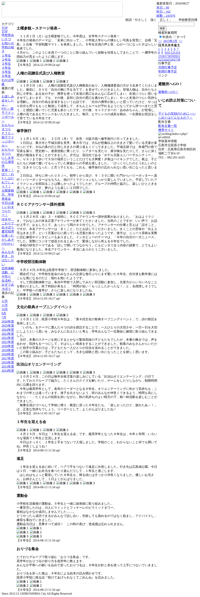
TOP (5, 27)
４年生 (6, 67)
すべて (181, 37)
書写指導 (8, 231)
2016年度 (8, 362)
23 (162, 59)
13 (175, 52)
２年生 (6, 59)
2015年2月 (170, 41)
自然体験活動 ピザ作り (8, 272)
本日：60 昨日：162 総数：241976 (165, 11)
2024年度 (8, 329)
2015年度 (8, 366)
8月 (4, 313)
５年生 (6, 71)
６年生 (6, 76)
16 (162, 56)
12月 (5, 301)
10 (166, 52)
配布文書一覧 (167, 125)
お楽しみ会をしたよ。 (8, 100)
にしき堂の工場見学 (8, 162)
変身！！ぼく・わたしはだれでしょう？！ (8, 178)
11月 (5, 305)
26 (172, 59)
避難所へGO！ (168, 92)
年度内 (167, 37)
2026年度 (8, 321)
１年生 (6, 55)
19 (172, 56)
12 (172, 52)
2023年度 (8, 333)
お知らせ (8, 43)
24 (166, 59)
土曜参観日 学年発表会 (8, 194)
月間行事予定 (167, 67)
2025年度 (8, 325)
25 (169, 59)
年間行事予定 (167, 71)
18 (169, 56)
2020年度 (8, 346)
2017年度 (8, 358)
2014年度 (8, 370)
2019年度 (8, 350)
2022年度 (8, 338)
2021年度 (8, 342)
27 (175, 59)
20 (175, 56)
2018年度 (8, 354)
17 (166, 56)
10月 (5, 309)
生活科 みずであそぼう (8, 284)
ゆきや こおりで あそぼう (9, 223)
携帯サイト (166, 130)
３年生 (6, 63)
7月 (4, 317)
